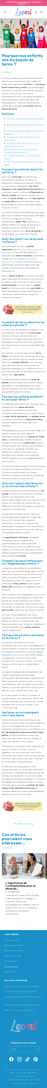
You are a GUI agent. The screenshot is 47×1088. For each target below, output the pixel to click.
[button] (4, 12)
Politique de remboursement (27, 1072)
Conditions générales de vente (17, 1080)
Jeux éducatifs (10, 961)
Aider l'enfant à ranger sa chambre (19, 1010)
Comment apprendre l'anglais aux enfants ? (22, 1005)
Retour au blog (25, 823)
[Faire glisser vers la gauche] (18, 924)
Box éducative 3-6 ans (13, 945)
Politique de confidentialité (24, 1076)
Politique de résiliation (19, 1083)
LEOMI (13, 1070)
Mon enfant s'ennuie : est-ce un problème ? (22, 986)
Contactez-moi (10, 972)
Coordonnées (33, 1083)
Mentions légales (36, 1080)
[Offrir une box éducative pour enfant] (23, 317)
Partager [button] (7, 72)
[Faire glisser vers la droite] (28, 924)
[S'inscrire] (36, 1049)
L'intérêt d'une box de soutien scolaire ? (20, 991)
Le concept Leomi (11, 940)
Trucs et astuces (11, 966)
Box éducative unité (12, 956)
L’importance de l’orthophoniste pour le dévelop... (20, 885)
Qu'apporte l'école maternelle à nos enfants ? (23, 998)
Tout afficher (7, 847)
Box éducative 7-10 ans (14, 951)
